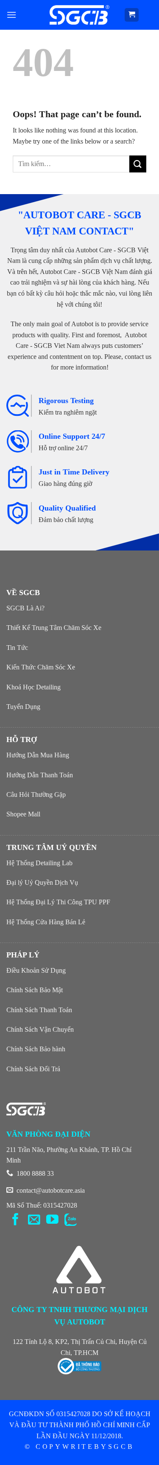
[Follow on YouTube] (52, 1220)
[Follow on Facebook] (15, 1220)
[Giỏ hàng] (132, 15)
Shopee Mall (23, 814)
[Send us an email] (34, 1220)
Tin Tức (17, 647)
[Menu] (11, 14)
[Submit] (137, 163)
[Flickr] (70, 1220)
